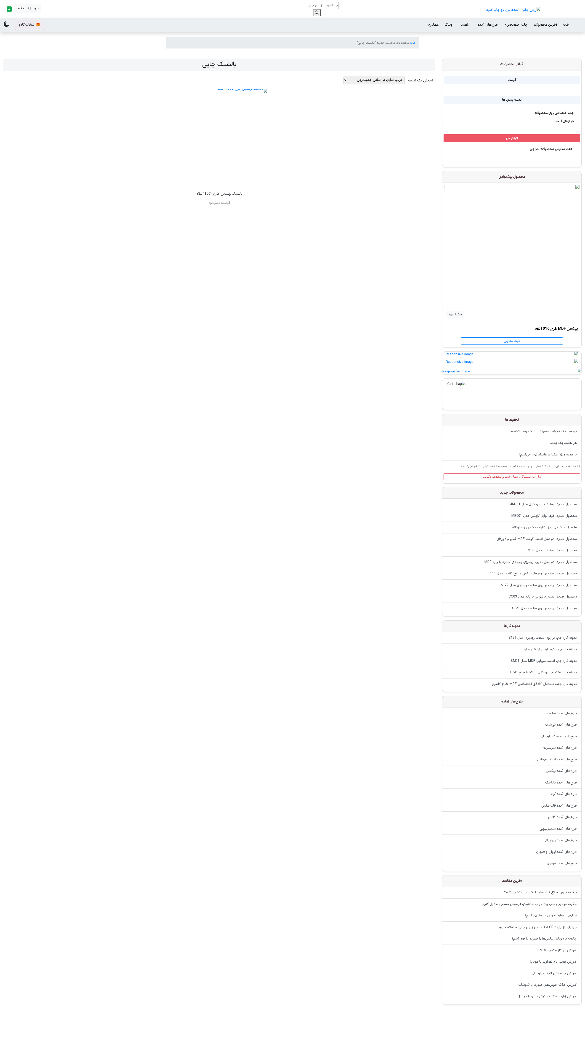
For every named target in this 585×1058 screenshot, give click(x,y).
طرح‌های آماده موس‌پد (561, 863)
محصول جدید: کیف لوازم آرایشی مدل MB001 (544, 516)
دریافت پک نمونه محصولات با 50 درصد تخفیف (543, 431)
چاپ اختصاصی (517, 24)
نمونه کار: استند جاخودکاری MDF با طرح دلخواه (543, 672)
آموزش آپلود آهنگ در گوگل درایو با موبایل (547, 996)
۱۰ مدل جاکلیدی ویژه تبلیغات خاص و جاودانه (544, 527)
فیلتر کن (512, 138)
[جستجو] (317, 12)
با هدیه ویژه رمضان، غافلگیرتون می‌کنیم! (548, 454)
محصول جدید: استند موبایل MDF (552, 550)
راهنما (465, 24)
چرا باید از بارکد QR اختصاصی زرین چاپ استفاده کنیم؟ (537, 927)
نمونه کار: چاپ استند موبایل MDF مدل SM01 (544, 660)
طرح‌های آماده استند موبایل (557, 759)
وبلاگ (448, 24)
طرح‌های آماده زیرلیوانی (560, 840)
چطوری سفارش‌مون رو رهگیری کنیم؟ (550, 915)
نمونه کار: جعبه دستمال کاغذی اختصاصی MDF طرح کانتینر (534, 683)
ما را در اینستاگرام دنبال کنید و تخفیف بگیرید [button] (512, 476)
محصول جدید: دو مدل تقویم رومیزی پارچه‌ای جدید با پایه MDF (530, 562)
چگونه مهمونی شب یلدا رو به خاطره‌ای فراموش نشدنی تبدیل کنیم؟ (529, 904)
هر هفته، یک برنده (563, 443)
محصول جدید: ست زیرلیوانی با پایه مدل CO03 (543, 597)
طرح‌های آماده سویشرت (560, 748)
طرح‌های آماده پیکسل (561, 771)
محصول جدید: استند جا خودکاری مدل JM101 (543, 504)
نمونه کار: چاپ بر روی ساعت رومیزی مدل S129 (543, 637)
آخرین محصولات (545, 24)
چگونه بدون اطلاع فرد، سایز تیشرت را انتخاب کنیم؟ (540, 892)
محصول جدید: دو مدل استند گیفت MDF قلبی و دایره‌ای (537, 539)
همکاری (433, 24)
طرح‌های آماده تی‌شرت (561, 724)
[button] (8, 9)
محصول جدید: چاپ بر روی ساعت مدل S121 (544, 608)
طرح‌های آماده (488, 24)
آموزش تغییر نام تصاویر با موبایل (553, 962)
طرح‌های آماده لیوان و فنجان (556, 851)
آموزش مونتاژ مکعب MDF (558, 950)
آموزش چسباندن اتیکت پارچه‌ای (554, 973)
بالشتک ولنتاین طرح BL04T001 (219, 194)
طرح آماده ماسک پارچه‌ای (559, 736)
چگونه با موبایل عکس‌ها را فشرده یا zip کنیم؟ (544, 939)
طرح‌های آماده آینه (564, 794)
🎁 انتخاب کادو (29, 24)
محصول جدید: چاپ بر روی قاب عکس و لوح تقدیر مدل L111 (532, 573)
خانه (566, 24)
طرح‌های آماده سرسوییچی (558, 828)
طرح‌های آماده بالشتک (561, 782)
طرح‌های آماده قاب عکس (559, 805)
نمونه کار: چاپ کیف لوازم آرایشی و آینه (549, 649)
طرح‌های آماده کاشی (562, 817)
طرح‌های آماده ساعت (562, 713)
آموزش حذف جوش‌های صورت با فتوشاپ (548, 985)
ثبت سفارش (512, 341)
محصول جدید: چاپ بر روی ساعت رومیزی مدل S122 (539, 585)
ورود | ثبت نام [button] (28, 8)
